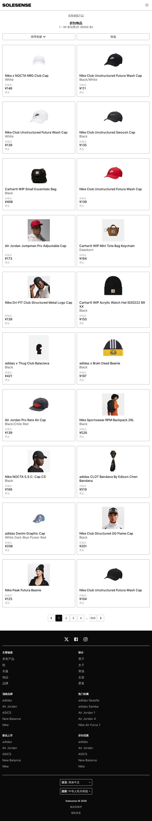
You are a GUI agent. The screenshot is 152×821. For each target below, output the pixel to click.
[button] (147, 5)
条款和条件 (76, 806)
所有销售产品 (76, 15)
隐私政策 (76, 812)
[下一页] (100, 618)
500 (93, 618)
